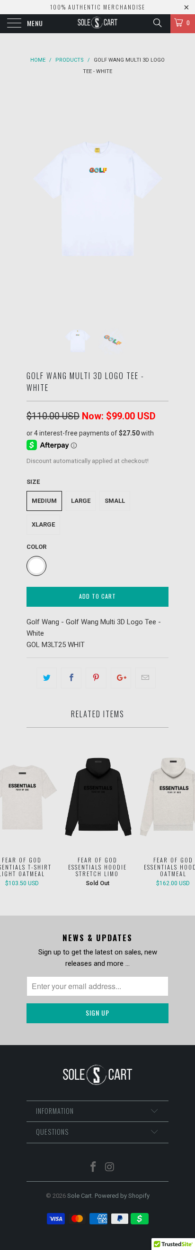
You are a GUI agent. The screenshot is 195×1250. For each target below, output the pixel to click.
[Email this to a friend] (145, 677)
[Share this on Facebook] (71, 677)
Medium (44, 500)
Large (80, 500)
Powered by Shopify (122, 1195)
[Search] (157, 22)
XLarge (43, 524)
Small (115, 500)
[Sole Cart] (97, 23)
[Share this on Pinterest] (96, 677)
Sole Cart (79, 1195)
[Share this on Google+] (121, 677)
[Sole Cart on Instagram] (110, 1167)
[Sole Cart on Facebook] (94, 1167)
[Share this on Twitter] (46, 677)
